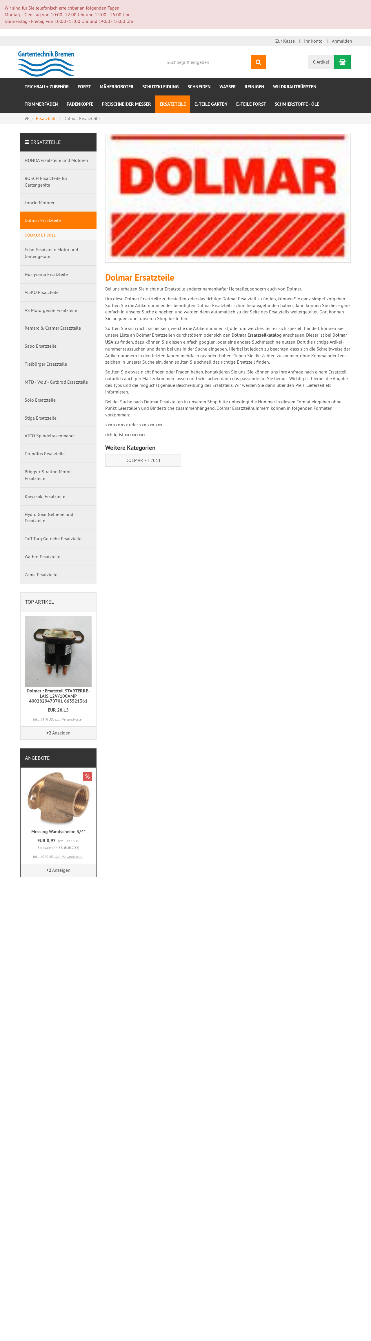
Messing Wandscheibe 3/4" (58, 832)
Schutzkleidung (160, 87)
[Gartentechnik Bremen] (47, 61)
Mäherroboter (117, 87)
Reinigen (254, 87)
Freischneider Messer (126, 104)
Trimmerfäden (41, 104)
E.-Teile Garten (211, 104)
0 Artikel (321, 62)
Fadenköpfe (80, 104)
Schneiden (199, 87)
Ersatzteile (173, 104)
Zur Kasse (285, 41)
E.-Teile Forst (251, 104)
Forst (84, 87)
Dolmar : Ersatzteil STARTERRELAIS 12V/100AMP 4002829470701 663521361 (58, 696)
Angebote (37, 758)
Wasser (227, 87)
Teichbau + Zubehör (47, 87)
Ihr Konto (313, 41)
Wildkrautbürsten (295, 87)
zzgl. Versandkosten (69, 719)
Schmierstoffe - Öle (297, 104)
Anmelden (342, 41)
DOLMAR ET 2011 (143, 460)
